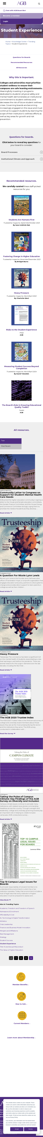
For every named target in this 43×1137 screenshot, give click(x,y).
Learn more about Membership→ (21, 1038)
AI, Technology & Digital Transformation (15, 918)
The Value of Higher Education (11, 950)
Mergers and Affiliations (9, 931)
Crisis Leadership (6, 924)
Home (8, 42)
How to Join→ (21, 1004)
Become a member (11, 16)
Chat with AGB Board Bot (16, 10)
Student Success (6, 940)
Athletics (3, 921)
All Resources (21, 68)
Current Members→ (22, 1023)
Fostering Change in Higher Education (21, 256)
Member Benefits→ (21, 985)
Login (5, 21)
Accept (17, 1129)
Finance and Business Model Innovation (15, 928)
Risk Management (7, 934)
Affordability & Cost (7, 915)
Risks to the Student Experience (21, 330)
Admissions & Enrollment (9, 912)
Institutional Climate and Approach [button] (17, 159)
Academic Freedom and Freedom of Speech (17, 908)
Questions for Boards (21, 57)
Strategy (3, 937)
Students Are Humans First (21, 220)
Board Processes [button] (9, 152)
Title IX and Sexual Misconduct (11, 947)
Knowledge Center (19, 42)
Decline (30, 1129)
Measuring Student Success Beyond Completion (21, 367)
